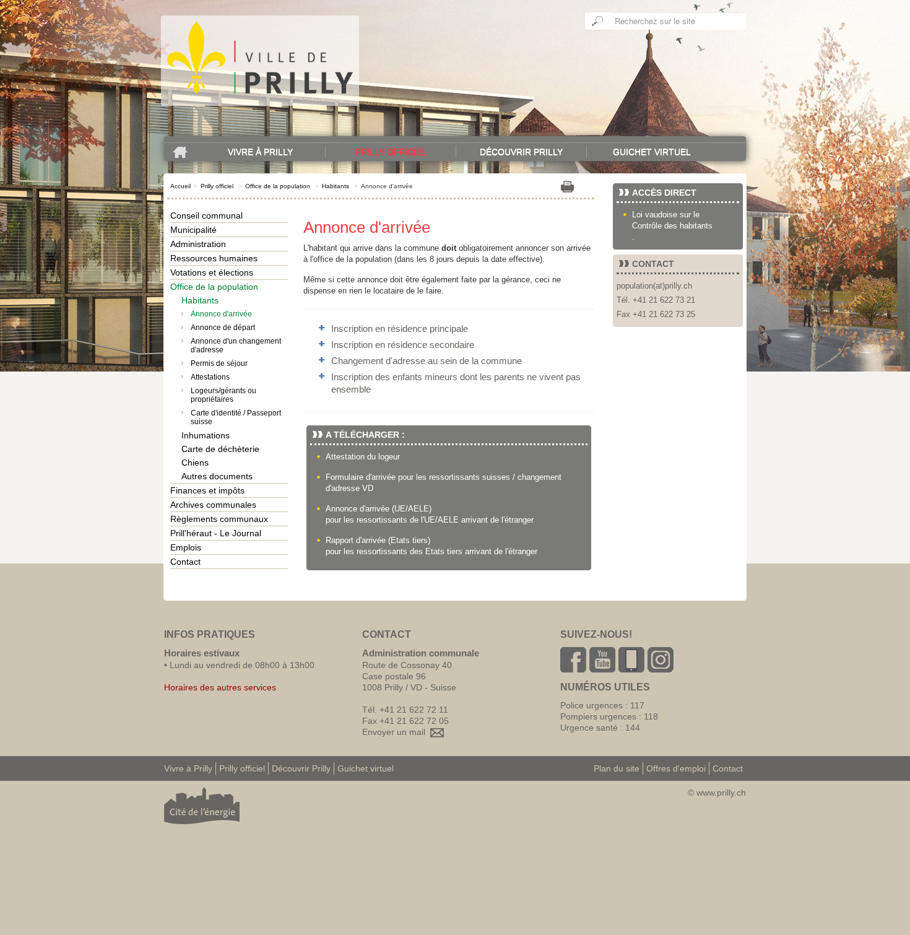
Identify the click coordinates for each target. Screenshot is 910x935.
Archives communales (213, 505)
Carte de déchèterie (220, 449)
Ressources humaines (214, 258)
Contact (185, 562)
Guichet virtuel (652, 152)
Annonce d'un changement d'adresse (236, 345)
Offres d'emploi (676, 768)
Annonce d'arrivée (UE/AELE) (378, 508)
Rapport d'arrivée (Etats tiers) (378, 540)
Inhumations (205, 435)
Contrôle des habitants (672, 225)
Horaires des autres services (220, 687)
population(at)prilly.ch (654, 285)
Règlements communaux (219, 519)
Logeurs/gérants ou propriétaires (223, 395)
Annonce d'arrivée (221, 314)
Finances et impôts (207, 490)
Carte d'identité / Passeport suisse (236, 417)
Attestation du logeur (363, 456)
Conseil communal (206, 215)
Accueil (180, 186)
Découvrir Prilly (521, 152)
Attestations (210, 377)
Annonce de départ (223, 327)
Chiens (195, 463)
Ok (598, 21)
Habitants (335, 186)
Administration (198, 244)
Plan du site (616, 768)
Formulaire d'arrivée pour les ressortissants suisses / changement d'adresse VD (443, 482)
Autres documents (217, 476)
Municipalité (193, 230)
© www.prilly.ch (717, 793)
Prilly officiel (391, 152)
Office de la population (277, 186)
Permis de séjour (219, 363)
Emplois (185, 547)
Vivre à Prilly (260, 152)
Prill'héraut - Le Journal (215, 533)
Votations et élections (211, 272)
